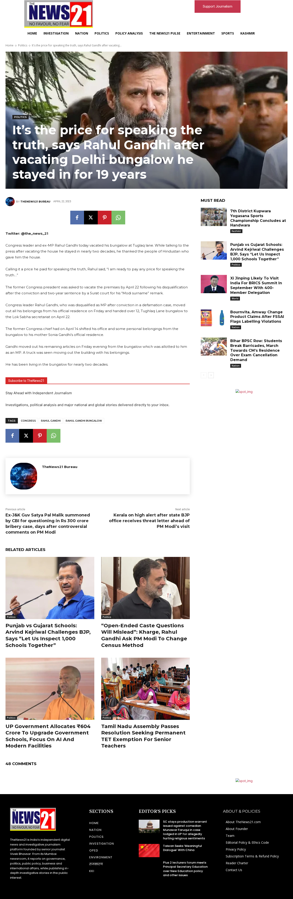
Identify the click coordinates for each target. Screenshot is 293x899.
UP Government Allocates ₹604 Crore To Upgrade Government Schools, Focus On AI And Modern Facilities (48, 736)
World (235, 298)
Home (9, 45)
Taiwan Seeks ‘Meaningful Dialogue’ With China (182, 848)
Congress (28, 420)
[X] (91, 217)
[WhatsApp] (118, 217)
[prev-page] (203, 375)
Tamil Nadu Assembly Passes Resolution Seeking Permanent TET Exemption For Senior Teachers (143, 736)
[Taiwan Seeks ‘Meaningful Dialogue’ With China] (149, 850)
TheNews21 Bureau (35, 201)
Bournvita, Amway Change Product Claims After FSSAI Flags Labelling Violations (257, 317)
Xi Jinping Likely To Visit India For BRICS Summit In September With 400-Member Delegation (256, 285)
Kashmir (236, 231)
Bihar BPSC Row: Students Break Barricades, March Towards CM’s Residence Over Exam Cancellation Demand (256, 350)
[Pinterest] (104, 217)
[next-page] (211, 375)
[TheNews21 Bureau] (10, 201)
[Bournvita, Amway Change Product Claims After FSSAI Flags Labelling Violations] (214, 318)
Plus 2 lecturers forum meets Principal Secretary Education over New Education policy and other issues (185, 868)
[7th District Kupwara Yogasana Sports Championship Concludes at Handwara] (214, 217)
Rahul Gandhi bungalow (84, 420)
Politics (22, 45)
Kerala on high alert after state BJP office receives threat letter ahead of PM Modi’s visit (149, 521)
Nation (236, 327)
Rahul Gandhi (51, 420)
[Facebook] (77, 217)
